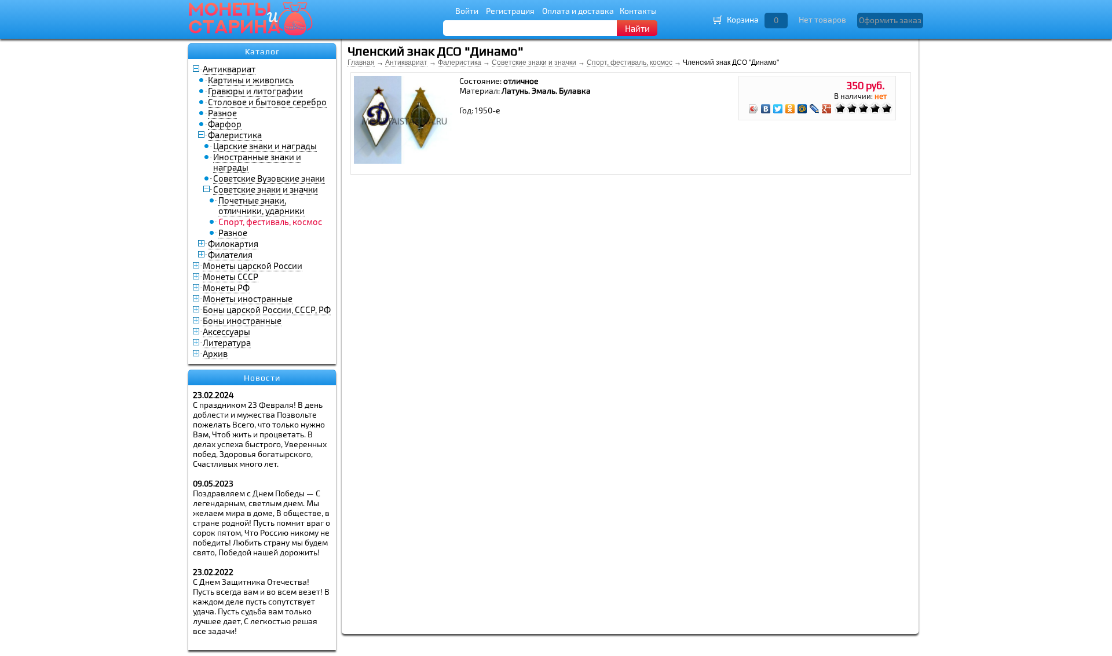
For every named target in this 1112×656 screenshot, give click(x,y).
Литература (227, 342)
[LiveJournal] (815, 108)
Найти (637, 28)
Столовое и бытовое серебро (267, 102)
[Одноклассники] (790, 108)
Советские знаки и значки (265, 189)
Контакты (638, 11)
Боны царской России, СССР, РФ (267, 309)
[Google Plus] (827, 108)
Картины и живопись (251, 80)
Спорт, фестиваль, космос (629, 62)
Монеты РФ (226, 287)
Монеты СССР (230, 276)
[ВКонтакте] (766, 108)
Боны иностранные (242, 320)
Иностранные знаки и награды (257, 162)
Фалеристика (235, 135)
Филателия (230, 254)
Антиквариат (229, 69)
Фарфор (225, 124)
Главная (361, 62)
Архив (215, 353)
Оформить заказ (890, 20)
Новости (262, 377)
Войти (466, 11)
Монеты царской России (252, 265)
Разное (222, 113)
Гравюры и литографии (255, 91)
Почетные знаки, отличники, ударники (261, 205)
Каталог (262, 51)
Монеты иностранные (247, 298)
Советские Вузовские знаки (269, 178)
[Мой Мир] (802, 108)
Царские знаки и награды (265, 146)
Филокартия (233, 243)
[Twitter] (778, 108)
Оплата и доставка (578, 11)
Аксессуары (226, 331)
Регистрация (510, 11)
